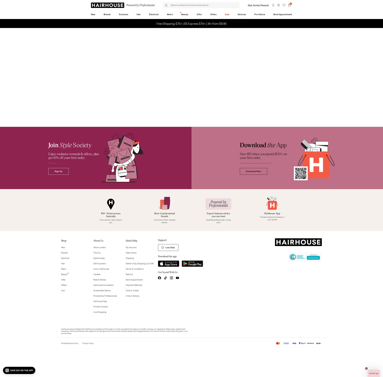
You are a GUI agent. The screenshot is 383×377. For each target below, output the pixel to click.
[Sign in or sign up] (273, 5)
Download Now (253, 171)
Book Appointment (282, 14)
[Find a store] (278, 5)
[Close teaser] (366, 368)
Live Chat (170, 247)
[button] (19, 370)
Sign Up (58, 171)
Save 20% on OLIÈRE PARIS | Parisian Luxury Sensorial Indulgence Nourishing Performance (191, 23)
